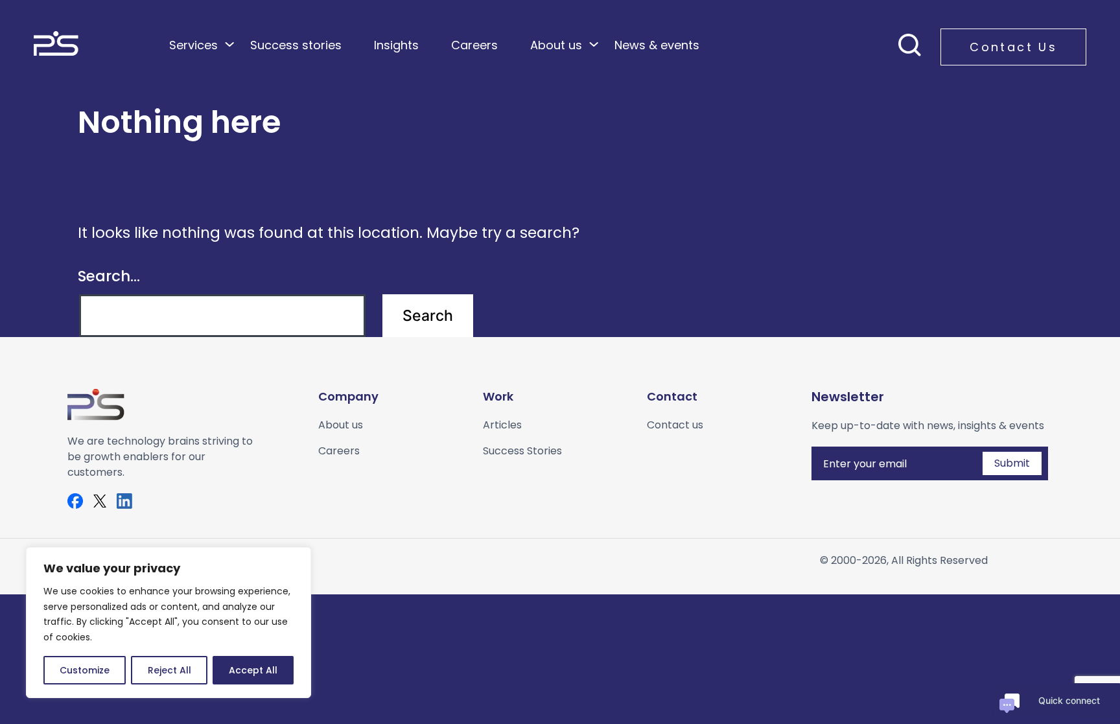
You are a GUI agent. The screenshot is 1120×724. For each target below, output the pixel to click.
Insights (396, 45)
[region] (168, 622)
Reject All (169, 670)
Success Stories (522, 450)
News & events (656, 45)
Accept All (253, 670)
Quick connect (1069, 700)
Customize (85, 670)
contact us (1013, 47)
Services (193, 45)
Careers (474, 45)
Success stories (296, 45)
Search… (109, 276)
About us (556, 45)
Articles (502, 424)
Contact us (675, 424)
